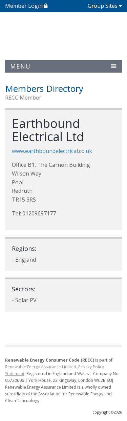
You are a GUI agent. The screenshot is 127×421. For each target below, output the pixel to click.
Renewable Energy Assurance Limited (40, 367)
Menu (20, 66)
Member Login (24, 5)
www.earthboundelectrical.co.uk (52, 151)
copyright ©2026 (107, 412)
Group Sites (103, 5)
